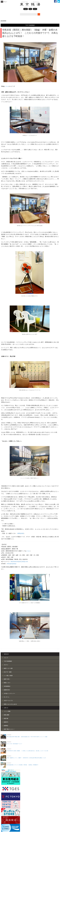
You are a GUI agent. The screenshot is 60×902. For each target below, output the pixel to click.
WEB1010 (6, 654)
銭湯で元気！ (7, 679)
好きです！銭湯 (7, 672)
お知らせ (6, 707)
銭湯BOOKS (7, 689)
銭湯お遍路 (6, 714)
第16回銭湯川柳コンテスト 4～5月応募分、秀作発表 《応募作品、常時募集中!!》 (23, 764)
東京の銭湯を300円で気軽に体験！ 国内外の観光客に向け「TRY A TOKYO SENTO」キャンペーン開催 (27, 736)
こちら (7, 86)
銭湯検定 (6, 725)
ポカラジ (6, 664)
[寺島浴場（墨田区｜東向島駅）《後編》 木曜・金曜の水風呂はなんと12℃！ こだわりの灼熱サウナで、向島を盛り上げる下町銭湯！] (30, 62)
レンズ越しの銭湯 (8, 675)
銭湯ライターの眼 (8, 668)
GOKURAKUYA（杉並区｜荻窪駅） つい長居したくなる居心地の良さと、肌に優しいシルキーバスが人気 (27, 750)
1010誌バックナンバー (9, 693)
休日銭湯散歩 (7, 686)
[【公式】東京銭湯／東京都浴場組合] (33, 6)
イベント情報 (7, 711)
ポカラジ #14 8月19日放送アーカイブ (14, 743)
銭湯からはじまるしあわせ (10, 704)
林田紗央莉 (20, 533)
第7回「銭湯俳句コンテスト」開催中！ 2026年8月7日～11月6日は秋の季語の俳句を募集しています (26, 757)
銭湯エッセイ (7, 682)
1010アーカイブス (8, 700)
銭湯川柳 (6, 718)
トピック (6, 657)
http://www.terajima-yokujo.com (19, 561)
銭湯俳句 (6, 722)
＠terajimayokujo (11, 563)
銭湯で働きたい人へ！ (9, 729)
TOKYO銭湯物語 (30, 25)
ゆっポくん (6, 697)
